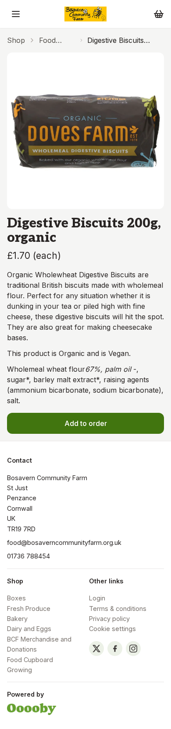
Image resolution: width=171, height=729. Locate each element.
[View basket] (158, 14)
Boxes (16, 598)
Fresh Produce (28, 608)
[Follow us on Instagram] (133, 648)
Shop (16, 40)
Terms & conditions (117, 608)
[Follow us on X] (96, 648)
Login (97, 598)
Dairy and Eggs (29, 628)
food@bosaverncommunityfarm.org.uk (64, 542)
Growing (19, 669)
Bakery (17, 618)
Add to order (85, 423)
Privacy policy (109, 618)
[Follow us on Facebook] (114, 648)
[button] (16, 14)
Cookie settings (112, 628)
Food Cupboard (55, 40)
